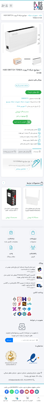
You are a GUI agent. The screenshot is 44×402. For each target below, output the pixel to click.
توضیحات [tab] (36, 152)
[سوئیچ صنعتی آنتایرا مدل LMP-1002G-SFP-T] (11, 197)
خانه (40, 15)
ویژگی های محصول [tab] (23, 152)
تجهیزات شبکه (33, 15)
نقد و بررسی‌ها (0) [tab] (8, 152)
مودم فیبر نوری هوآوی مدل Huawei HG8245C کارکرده (32, 209)
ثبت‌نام (9, 340)
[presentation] (3, 183)
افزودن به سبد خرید (20, 122)
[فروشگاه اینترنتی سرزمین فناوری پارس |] (38, 6)
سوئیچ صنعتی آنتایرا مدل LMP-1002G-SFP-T (11, 209)
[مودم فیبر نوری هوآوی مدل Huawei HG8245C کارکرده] (33, 197)
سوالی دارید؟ (32, 92)
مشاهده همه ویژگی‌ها (22, 86)
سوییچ (8, 102)
